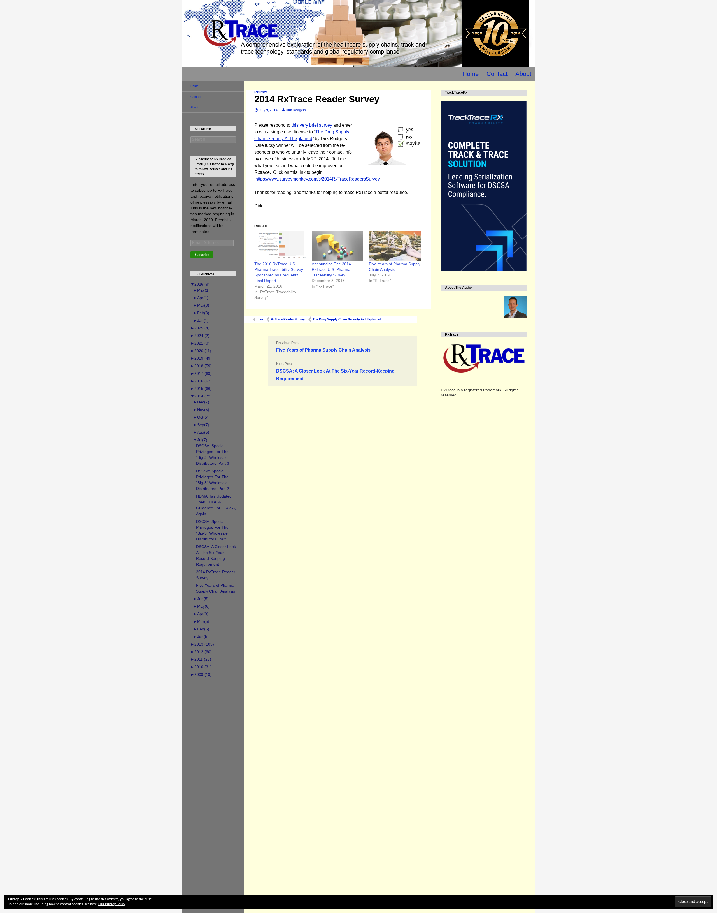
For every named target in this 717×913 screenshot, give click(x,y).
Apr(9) (200, 614)
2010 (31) (201, 667)
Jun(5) (201, 599)
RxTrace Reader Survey (288, 319)
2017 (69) (201, 373)
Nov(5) (201, 409)
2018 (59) (201, 366)
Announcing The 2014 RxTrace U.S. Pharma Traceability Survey (331, 269)
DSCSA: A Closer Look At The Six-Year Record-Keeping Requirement (335, 371)
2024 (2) (199, 335)
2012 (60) (201, 651)
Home (470, 73)
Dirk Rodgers (296, 110)
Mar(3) (201, 305)
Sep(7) (201, 424)
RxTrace (261, 92)
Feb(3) (201, 313)
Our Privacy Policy (111, 904)
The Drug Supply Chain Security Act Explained (347, 319)
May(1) (201, 290)
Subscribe (202, 254)
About (523, 73)
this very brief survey (312, 125)
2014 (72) (201, 396)
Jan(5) (201, 636)
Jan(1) (201, 320)
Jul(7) (200, 440)
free (260, 319)
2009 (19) (201, 674)
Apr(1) (200, 297)
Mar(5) (201, 621)
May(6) (201, 606)
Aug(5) (201, 432)
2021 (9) (199, 343)
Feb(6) (201, 629)
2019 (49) (201, 358)
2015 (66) (201, 388)
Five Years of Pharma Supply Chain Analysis (323, 346)
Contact (497, 73)
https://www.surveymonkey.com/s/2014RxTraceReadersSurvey (317, 179)
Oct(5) (200, 417)
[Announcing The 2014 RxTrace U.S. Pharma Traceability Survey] (338, 246)
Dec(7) (201, 402)
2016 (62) (201, 381)
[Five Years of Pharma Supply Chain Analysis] (395, 246)
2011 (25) (200, 659)
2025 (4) (199, 328)
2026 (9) (199, 284)
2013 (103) (202, 644)
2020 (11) (200, 350)
